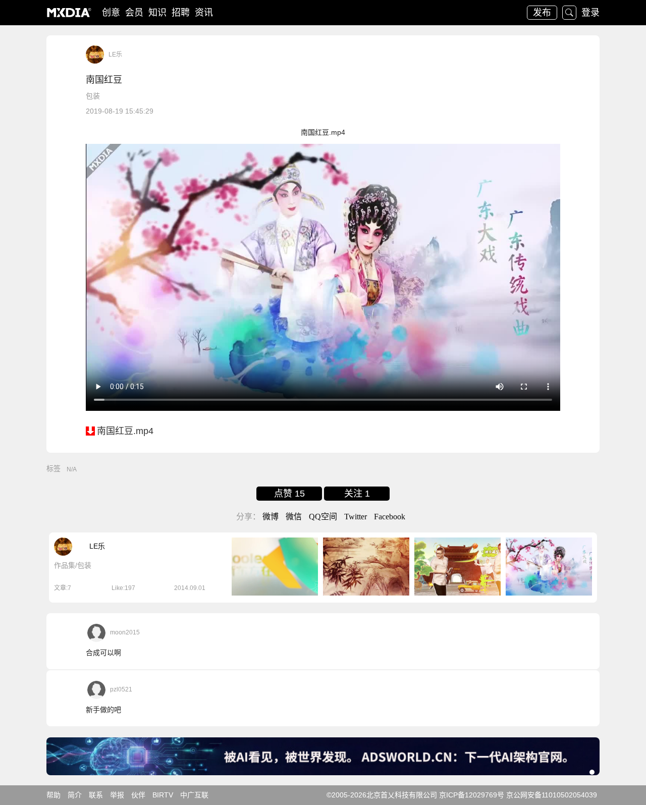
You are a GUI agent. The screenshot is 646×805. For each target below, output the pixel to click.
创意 (111, 13)
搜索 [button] (569, 13)
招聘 (181, 13)
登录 (590, 13)
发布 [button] (542, 13)
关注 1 (357, 494)
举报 (117, 795)
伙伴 (138, 795)
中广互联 (194, 795)
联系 (96, 795)
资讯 (204, 13)
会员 (134, 13)
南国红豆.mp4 (125, 431)
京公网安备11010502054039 (551, 795)
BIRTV (162, 795)
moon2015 (125, 632)
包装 (93, 96)
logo (69, 12)
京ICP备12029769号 (471, 795)
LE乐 (115, 54)
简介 (75, 795)
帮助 (53, 795)
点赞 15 (289, 494)
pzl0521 (121, 689)
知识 (157, 13)
